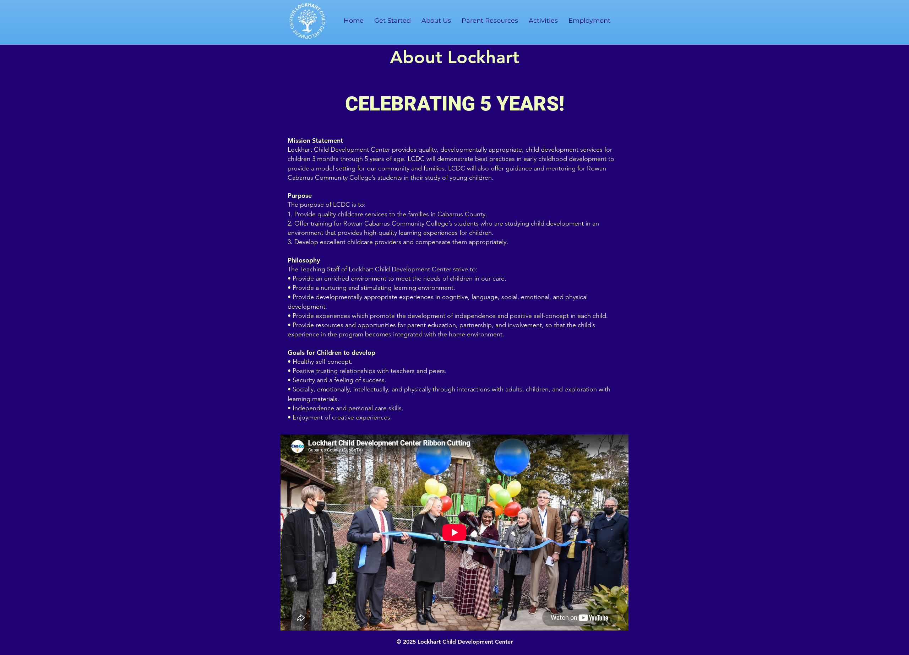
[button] (436, 20)
